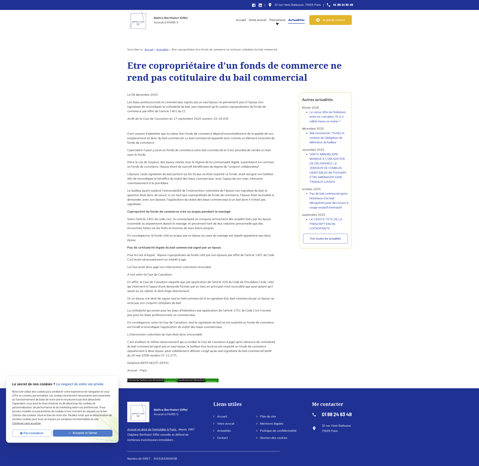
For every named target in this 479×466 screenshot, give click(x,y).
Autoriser (171, 381)
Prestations (277, 20)
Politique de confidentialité (278, 430)
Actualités (296, 20)
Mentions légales (271, 423)
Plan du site (268, 416)
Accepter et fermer (84, 433)
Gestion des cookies (273, 438)
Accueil (241, 20)
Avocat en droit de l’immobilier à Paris (152, 429)
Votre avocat (257, 20)
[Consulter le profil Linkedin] (260, 5)
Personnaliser (34, 433)
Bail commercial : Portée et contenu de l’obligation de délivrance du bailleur (326, 137)
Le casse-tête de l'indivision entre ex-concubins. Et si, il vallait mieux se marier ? (327, 116)
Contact (222, 438)
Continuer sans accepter (26, 423)
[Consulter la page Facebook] (253, 5)
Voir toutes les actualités (325, 238)
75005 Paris (297, 5)
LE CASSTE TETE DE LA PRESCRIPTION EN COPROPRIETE (325, 223)
